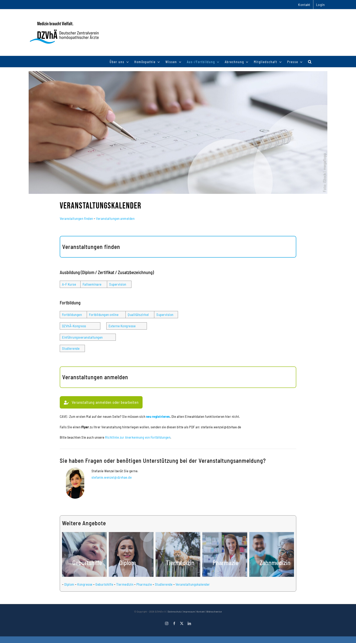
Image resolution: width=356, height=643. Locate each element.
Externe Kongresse (122, 326)
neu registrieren (158, 416)
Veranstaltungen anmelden (115, 218)
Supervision (117, 284)
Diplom (69, 584)
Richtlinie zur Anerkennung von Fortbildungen (137, 437)
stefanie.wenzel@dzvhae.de (111, 477)
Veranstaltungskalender (193, 584)
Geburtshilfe (104, 584)
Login (320, 4)
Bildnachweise (214, 611)
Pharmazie (144, 584)
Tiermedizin (125, 584)
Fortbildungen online (103, 314)
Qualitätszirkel (138, 314)
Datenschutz (175, 611)
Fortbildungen (72, 314)
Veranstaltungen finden (76, 218)
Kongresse (85, 584)
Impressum (189, 611)
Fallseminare (92, 284)
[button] (310, 61)
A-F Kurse (69, 284)
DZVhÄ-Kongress (74, 326)
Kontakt (201, 611)
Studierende (71, 348)
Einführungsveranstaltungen (82, 337)
